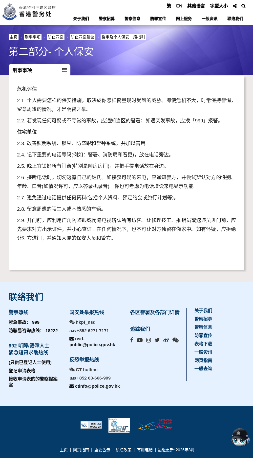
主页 (14, 37)
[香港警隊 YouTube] (140, 340)
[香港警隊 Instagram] (148, 340)
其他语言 (196, 5)
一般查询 (203, 368)
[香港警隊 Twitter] (157, 340)
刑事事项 (33, 37)
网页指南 (203, 360)
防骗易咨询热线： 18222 (33, 330)
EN (179, 5)
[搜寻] (243, 5)
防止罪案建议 (82, 37)
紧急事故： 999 (24, 322)
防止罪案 (55, 37)
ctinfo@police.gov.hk (97, 386)
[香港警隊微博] (166, 340)
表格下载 (203, 344)
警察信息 (132, 19)
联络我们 (235, 19)
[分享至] (234, 5)
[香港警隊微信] (175, 340)
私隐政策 (123, 450)
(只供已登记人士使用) (30, 362)
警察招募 (107, 19)
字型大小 (219, 5)
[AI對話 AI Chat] (240, 437)
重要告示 (102, 450)
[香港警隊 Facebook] (131, 340)
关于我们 (81, 19)
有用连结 (145, 450)
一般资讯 (209, 19)
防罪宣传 (158, 19)
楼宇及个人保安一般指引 (123, 37)
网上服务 (184, 19)
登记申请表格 (22, 370)
